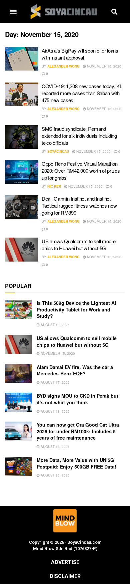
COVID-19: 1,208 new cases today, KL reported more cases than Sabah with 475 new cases (82, 93)
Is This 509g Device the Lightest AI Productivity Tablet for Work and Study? (76, 309)
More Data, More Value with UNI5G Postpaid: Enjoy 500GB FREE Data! (76, 463)
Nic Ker (54, 186)
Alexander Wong (63, 66)
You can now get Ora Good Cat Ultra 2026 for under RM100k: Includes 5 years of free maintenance (78, 431)
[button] (13, 12)
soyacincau (58, 151)
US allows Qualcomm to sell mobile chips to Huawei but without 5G (79, 245)
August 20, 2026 (55, 475)
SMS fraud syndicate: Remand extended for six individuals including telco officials (79, 135)
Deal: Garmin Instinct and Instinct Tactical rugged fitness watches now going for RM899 (79, 205)
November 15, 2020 (103, 66)
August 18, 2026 (55, 324)
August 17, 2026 (55, 382)
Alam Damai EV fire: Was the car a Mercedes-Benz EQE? (75, 370)
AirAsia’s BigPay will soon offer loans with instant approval (80, 54)
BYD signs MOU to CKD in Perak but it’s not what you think (77, 399)
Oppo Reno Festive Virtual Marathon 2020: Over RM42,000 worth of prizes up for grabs (81, 170)
